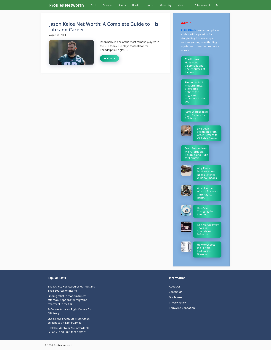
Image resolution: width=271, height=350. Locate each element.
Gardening (165, 5)
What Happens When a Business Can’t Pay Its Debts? (207, 192)
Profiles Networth (66, 5)
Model (181, 5)
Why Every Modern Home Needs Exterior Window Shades (207, 173)
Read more (109, 58)
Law (148, 5)
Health (135, 5)
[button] (217, 5)
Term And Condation (182, 308)
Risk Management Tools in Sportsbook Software (208, 229)
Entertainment (202, 5)
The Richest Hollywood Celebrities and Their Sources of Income (195, 65)
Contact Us (175, 292)
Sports (122, 5)
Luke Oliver (188, 30)
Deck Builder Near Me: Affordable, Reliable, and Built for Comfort (196, 153)
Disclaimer (175, 297)
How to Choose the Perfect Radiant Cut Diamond (206, 249)
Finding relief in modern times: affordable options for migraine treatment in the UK (195, 92)
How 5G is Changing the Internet (205, 211)
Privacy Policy (177, 302)
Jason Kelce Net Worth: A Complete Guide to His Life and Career (103, 27)
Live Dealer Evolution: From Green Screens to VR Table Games (207, 133)
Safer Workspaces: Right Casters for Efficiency (196, 115)
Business (107, 5)
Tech (93, 5)
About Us (175, 286)
